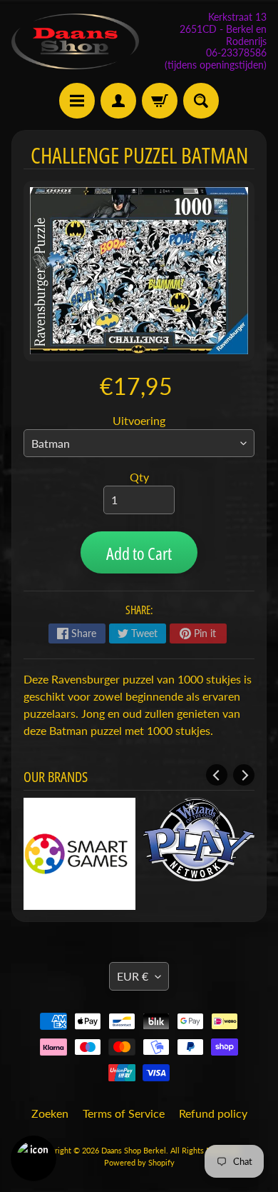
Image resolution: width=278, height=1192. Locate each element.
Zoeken (49, 1113)
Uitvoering (139, 420)
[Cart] (159, 101)
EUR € (132, 976)
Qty (139, 477)
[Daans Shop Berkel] (75, 42)
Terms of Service (124, 1113)
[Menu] (77, 101)
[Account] (118, 101)
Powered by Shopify (139, 1162)
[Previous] (216, 775)
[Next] (243, 775)
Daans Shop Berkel (133, 1150)
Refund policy (213, 1113)
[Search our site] (201, 101)
